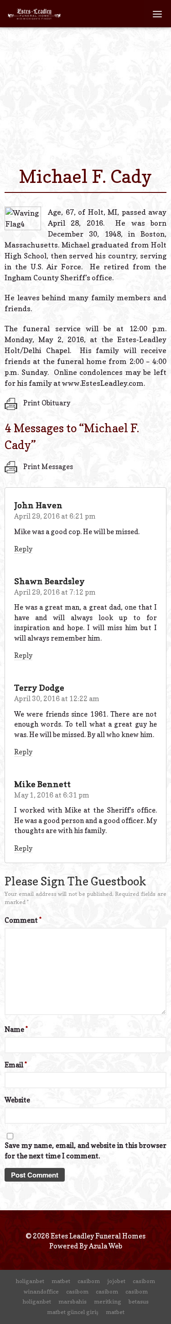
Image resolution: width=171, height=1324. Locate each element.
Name (16, 1029)
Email (16, 1065)
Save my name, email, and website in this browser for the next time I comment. (85, 1150)
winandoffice (41, 1291)
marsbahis (72, 1301)
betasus (139, 1301)
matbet (61, 1281)
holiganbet (30, 1281)
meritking (107, 1301)
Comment (23, 920)
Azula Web (105, 1246)
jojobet (116, 1281)
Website (17, 1100)
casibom (89, 1281)
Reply (23, 549)
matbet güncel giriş (72, 1312)
